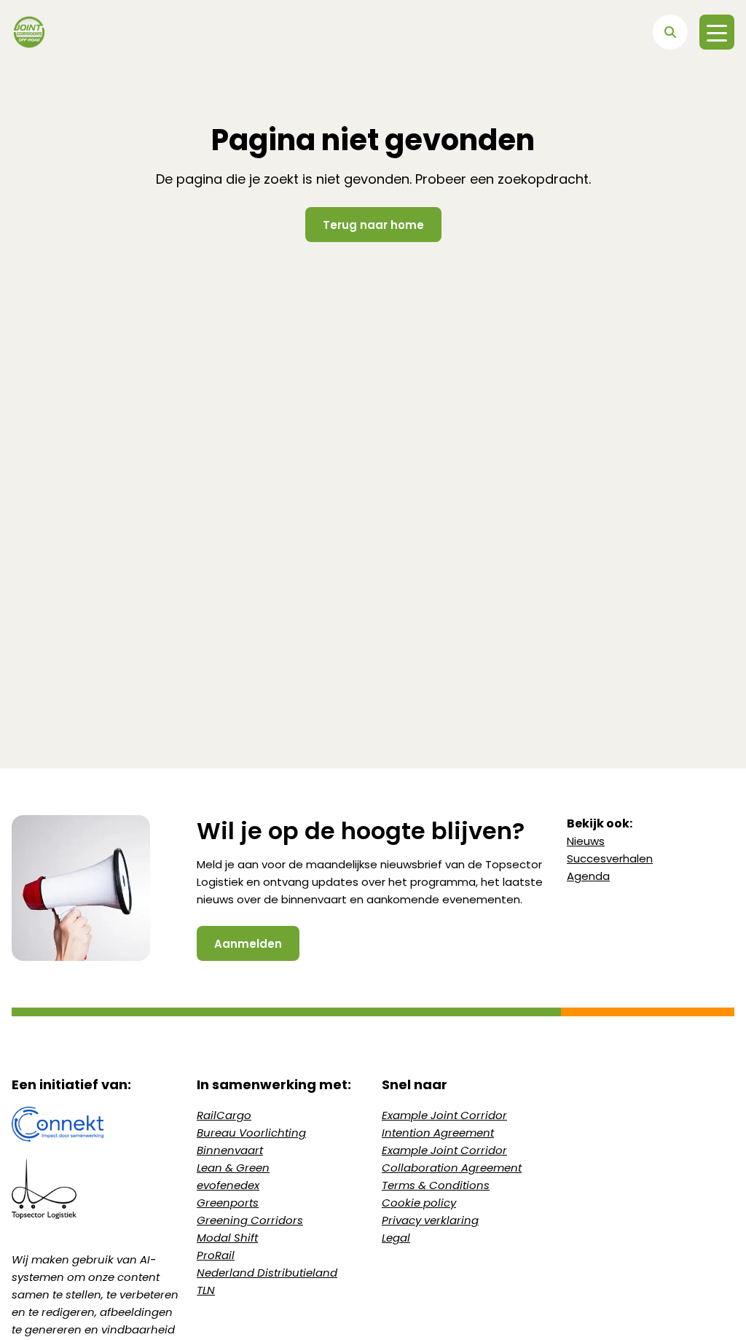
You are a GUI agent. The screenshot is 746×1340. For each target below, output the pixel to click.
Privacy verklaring (430, 1220)
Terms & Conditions (436, 1185)
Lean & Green (233, 1167)
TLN (206, 1290)
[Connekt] (95, 1124)
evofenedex (228, 1185)
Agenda (588, 876)
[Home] (29, 32)
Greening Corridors (250, 1220)
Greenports (228, 1202)
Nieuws (586, 841)
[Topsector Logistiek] (95, 1189)
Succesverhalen (610, 858)
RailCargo (224, 1115)
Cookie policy (419, 1202)
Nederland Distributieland (267, 1272)
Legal (396, 1237)
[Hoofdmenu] (716, 32)
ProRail (216, 1255)
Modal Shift (227, 1237)
